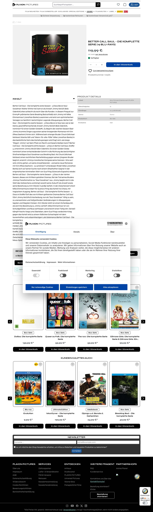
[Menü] (149, 488)
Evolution (28, 413)
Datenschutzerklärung (22, 478)
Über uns (16, 468)
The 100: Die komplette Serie (92, 336)
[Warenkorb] (124, 4)
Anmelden (76, 451)
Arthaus (67, 468)
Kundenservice (96, 472)
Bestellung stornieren (102, 495)
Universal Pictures (72, 478)
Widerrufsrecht (19, 482)
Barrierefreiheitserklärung (23, 492)
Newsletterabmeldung (48, 485)
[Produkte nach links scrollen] (10, 321)
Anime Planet (122, 468)
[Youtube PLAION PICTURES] (72, 505)
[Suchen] (98, 4)
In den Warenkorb (123, 64)
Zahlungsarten (44, 468)
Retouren (42, 478)
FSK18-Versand (44, 475)
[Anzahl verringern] (90, 64)
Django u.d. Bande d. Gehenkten (92, 414)
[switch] (145, 503)
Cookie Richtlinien (20, 485)
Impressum (17, 472)
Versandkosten (69, 510)
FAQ (92, 468)
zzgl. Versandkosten (101, 54)
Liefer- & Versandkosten (48, 472)
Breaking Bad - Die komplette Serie (124, 414)
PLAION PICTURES (72, 475)
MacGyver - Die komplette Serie (60, 414)
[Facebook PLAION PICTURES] (77, 505)
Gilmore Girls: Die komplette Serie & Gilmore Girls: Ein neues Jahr (124, 337)
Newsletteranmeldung (48, 482)
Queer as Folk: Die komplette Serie (60, 337)
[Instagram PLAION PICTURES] (67, 505)
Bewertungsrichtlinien (22, 488)
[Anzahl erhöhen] (101, 64)
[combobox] (74, 4)
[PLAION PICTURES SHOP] (14, 22)
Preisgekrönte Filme (72, 485)
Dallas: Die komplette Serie (28, 336)
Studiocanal (69, 472)
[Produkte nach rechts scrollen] (143, 321)
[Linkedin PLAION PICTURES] (86, 505)
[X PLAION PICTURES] (81, 505)
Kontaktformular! (97, 481)
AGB (14, 475)
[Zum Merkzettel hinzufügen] (137, 287)
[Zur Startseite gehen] (25, 4)
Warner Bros (69, 482)
